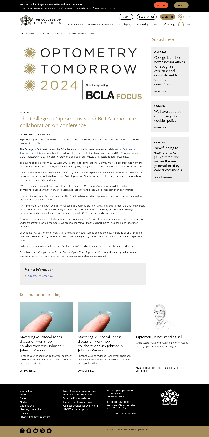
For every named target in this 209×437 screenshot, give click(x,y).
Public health (171, 368)
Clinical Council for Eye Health (80, 405)
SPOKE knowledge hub (76, 409)
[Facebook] (22, 430)
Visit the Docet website (76, 398)
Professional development (101, 24)
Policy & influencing (164, 24)
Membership (142, 24)
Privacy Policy (107, 7)
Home (22, 33)
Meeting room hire (30, 409)
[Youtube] (35, 430)
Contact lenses (28, 135)
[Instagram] (42, 430)
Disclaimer (26, 413)
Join (126, 17)
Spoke (157, 177)
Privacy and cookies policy (35, 416)
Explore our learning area (77, 402)
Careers (24, 398)
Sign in (168, 17)
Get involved (27, 405)
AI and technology (145, 368)
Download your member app (79, 391)
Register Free (146, 17)
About (23, 394)
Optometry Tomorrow (40, 275)
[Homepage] (40, 20)
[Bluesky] (49, 430)
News (31, 33)
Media (23, 402)
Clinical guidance (74, 24)
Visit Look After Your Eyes (77, 394)
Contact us (26, 391)
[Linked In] (28, 430)
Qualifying (124, 24)
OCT (160, 368)
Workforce (44, 135)
